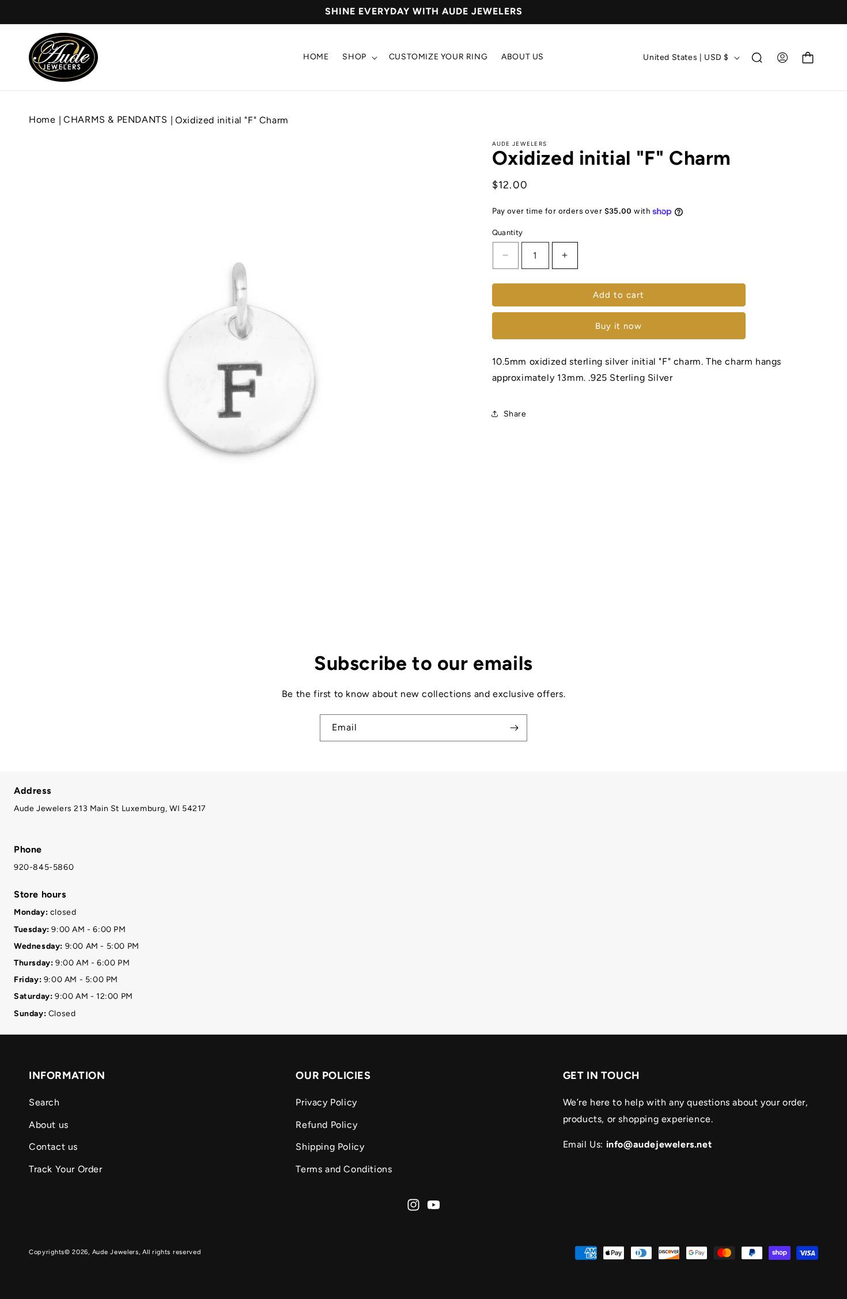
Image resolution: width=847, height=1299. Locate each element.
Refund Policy (326, 1124)
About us (49, 1124)
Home (42, 119)
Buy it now (618, 326)
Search (44, 1101)
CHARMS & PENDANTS (116, 119)
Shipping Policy (330, 1146)
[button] (358, 57)
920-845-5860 (44, 867)
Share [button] (515, 414)
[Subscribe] (514, 727)
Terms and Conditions (344, 1169)
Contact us (53, 1146)
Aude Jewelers (115, 1252)
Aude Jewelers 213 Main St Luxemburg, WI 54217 (110, 808)
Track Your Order (66, 1169)
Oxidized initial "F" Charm (232, 120)
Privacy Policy (326, 1101)
